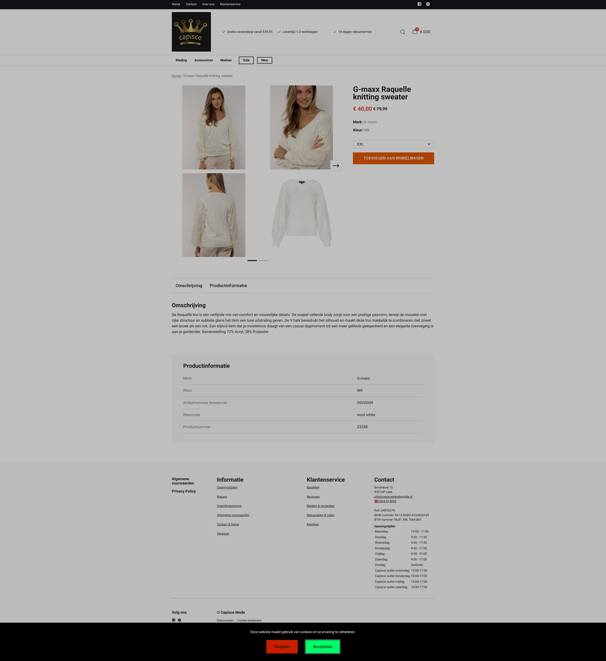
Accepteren (322, 646)
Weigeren (282, 646)
